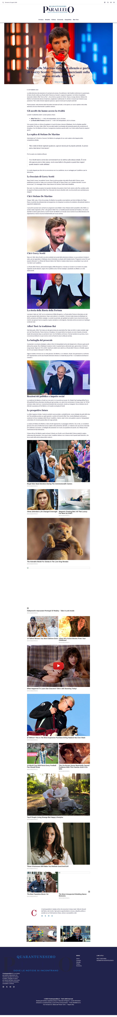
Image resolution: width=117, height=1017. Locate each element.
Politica (53, 19)
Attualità (78, 962)
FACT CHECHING (101, 958)
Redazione (63, 82)
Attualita (47, 19)
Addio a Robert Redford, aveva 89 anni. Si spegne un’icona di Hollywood (81, 935)
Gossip (58, 63)
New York (75, 19)
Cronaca (41, 19)
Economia (60, 19)
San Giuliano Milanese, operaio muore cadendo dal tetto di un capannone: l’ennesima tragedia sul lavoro (35, 935)
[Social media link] (104, 2)
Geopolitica (68, 19)
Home (78, 958)
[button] (3, 2)
